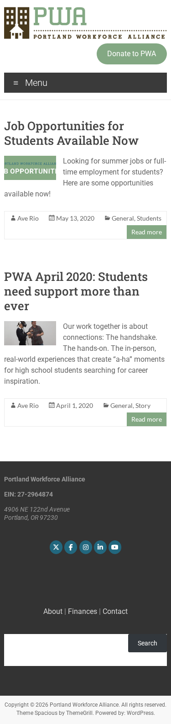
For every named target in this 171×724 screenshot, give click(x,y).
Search (147, 643)
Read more (146, 232)
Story (142, 405)
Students (149, 218)
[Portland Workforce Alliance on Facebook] (70, 547)
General (123, 218)
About (52, 611)
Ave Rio (28, 218)
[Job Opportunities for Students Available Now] (30, 160)
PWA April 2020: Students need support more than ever (76, 291)
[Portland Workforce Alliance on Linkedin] (100, 547)
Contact (115, 611)
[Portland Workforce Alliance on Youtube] (115, 547)
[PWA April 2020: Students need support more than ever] (30, 325)
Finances (82, 611)
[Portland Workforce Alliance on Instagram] (85, 547)
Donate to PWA (131, 53)
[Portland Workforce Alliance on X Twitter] (56, 547)
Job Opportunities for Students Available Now (71, 133)
